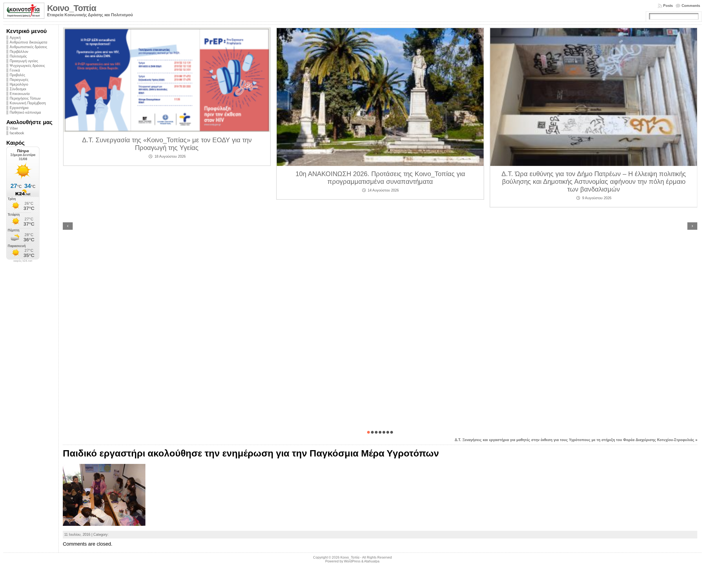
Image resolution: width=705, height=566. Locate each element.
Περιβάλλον (19, 52)
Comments (691, 6)
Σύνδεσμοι (18, 89)
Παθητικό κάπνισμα (25, 112)
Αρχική (15, 37)
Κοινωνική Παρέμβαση (28, 103)
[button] (368, 432)
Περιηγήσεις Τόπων (25, 98)
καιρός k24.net (22, 260)
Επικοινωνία (20, 94)
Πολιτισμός (18, 56)
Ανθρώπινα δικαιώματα (28, 42)
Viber (14, 128)
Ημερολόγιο (19, 84)
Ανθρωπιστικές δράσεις (28, 47)
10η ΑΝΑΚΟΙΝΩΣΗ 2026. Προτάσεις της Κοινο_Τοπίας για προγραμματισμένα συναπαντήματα (167, 177)
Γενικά (15, 70)
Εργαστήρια (19, 108)
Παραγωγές (19, 80)
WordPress (352, 561)
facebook (17, 133)
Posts (668, 6)
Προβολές (17, 75)
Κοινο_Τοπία (71, 8)
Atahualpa (371, 561)
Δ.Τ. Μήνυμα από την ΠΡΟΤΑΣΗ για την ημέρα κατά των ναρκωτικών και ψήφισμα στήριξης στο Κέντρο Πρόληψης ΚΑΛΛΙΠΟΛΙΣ (593, 151)
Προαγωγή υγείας (24, 61)
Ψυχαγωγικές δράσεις (27, 66)
